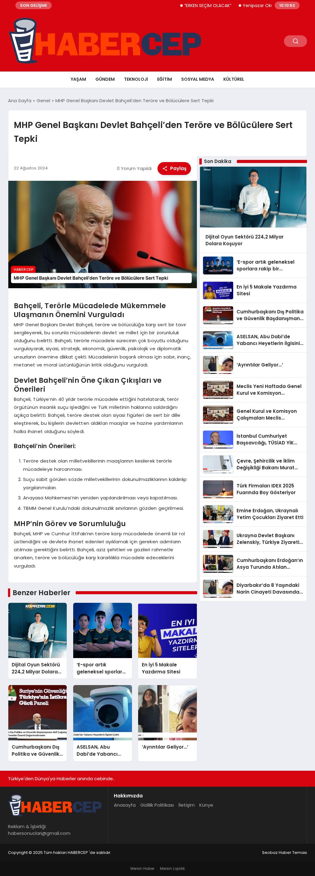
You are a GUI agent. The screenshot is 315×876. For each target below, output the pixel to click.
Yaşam (78, 79)
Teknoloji (136, 79)
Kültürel (233, 79)
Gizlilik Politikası (157, 805)
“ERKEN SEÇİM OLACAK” (192, 5)
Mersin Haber (142, 868)
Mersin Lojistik (172, 868)
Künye (206, 805)
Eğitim (164, 79)
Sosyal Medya (197, 79)
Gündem (105, 79)
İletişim (186, 805)
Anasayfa (125, 805)
